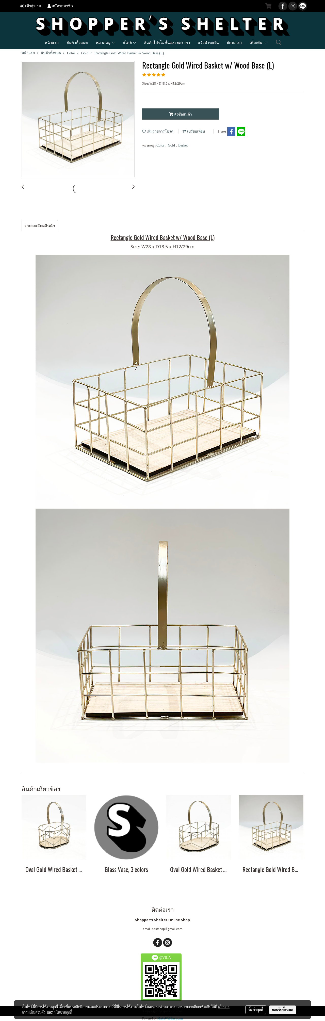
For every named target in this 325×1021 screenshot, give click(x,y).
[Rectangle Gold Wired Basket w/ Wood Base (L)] (78, 119)
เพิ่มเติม (256, 42)
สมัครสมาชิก (62, 6)
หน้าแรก (52, 42)
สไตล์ (128, 42)
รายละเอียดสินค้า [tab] (39, 226)
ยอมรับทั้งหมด (282, 1009)
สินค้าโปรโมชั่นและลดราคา (167, 42)
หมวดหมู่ (103, 42)
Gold (172, 145)
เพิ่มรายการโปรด (159, 131)
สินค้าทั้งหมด (77, 42)
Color (161, 145)
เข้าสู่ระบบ (33, 6)
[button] (278, 42)
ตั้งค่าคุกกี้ (256, 1009)
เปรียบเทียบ (195, 131)
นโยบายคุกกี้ (63, 1012)
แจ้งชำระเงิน (208, 42)
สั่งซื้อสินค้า (182, 114)
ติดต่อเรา (234, 42)
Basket (183, 145)
